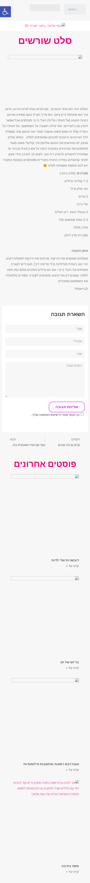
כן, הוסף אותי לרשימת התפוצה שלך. (55, 414)
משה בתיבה (70, 866)
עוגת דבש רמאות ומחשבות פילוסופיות (51, 764)
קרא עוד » (72, 566)
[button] (45, 7)
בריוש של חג (69, 662)
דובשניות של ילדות (65, 560)
